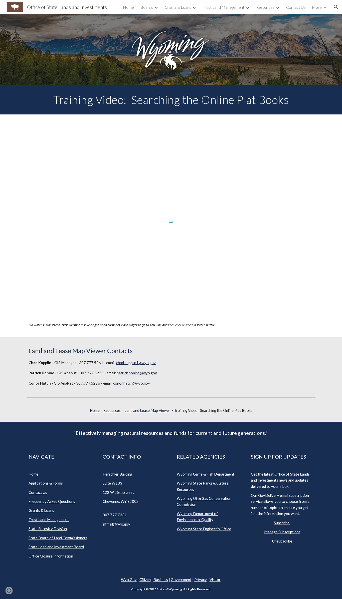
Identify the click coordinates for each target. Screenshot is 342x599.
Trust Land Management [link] (223, 7)
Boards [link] (146, 7)
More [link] (317, 7)
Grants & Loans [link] (178, 7)
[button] (336, 7)
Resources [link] (265, 7)
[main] (171, 99)
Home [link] (128, 7)
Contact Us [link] (295, 7)
